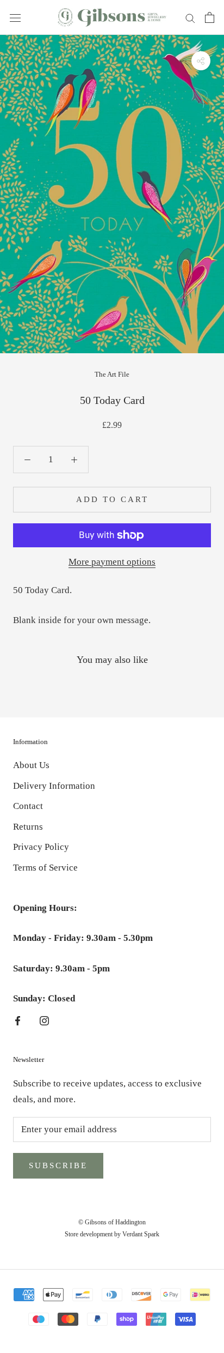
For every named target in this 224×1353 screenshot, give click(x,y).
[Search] (190, 18)
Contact (28, 806)
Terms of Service (45, 867)
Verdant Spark (140, 1234)
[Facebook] (17, 1020)
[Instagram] (44, 1020)
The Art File (112, 374)
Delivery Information (54, 786)
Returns (28, 827)
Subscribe (58, 1165)
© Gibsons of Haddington (112, 1222)
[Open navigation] (15, 17)
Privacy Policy (41, 847)
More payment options (112, 562)
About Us (31, 765)
